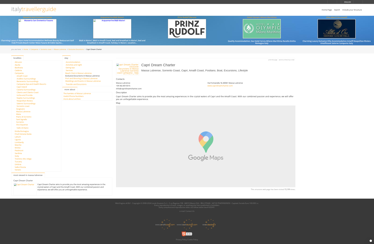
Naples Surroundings (26, 98)
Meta (18, 114)
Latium (18, 137)
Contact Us (190, 211)
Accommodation (73, 62)
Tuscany (18, 162)
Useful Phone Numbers (73, 96)
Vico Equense (22, 125)
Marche (18, 145)
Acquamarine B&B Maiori (112, 17)
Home (26, 49)
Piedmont (19, 150)
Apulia (17, 65)
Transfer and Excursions (76, 84)
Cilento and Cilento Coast (28, 92)
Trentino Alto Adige (23, 159)
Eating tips (70, 68)
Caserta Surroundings (26, 90)
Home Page (327, 9)
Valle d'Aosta (20, 167)
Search (337, 9)
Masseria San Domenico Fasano (37, 17)
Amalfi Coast (22, 76)
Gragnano (20, 109)
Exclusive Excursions (76, 49)
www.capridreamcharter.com (220, 85)
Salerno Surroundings (26, 103)
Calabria (18, 70)
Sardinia (18, 153)
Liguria (18, 139)
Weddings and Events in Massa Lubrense (83, 81)
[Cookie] (371, 241)
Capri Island (22, 87)
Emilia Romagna (22, 131)
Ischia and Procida (24, 95)
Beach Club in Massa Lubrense (78, 73)
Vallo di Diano (22, 128)
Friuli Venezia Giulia (23, 134)
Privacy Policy (181, 239)
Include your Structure (352, 9)
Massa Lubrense (60, 49)
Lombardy (19, 142)
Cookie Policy (192, 239)
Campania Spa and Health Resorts (31, 84)
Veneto (18, 170)
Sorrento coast (46, 49)
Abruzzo (18, 62)
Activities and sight (74, 65)
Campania (34, 49)
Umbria (18, 164)
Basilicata (19, 68)
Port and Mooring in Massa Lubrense (81, 78)
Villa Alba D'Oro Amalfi (336, 17)
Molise (17, 148)
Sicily (17, 156)
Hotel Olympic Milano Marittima (262, 17)
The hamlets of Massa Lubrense (77, 93)
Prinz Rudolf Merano (187, 17)
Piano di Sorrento (23, 117)
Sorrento (20, 122)
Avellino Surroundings (26, 79)
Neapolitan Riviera (25, 101)
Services (69, 70)
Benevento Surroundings (27, 81)
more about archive (71, 99)
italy (33, 9)
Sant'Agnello (21, 119)
